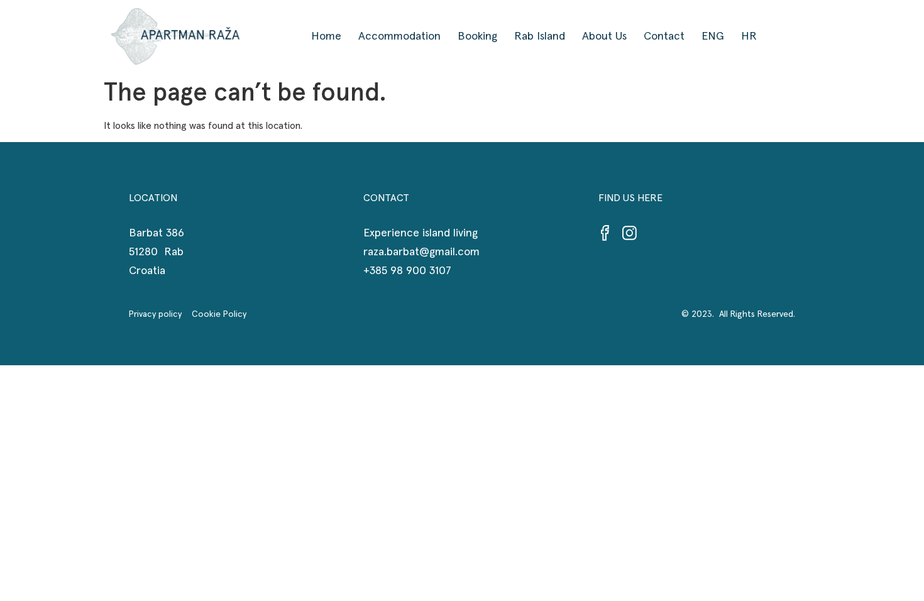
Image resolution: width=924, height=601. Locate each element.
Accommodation (399, 36)
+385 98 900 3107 (407, 271)
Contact (664, 36)
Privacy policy (160, 314)
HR (749, 36)
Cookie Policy (219, 314)
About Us (604, 36)
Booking (477, 36)
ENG (712, 36)
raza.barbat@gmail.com (421, 252)
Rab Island (539, 36)
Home (326, 36)
